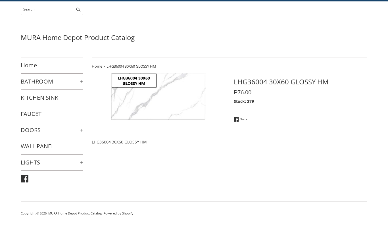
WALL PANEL (37, 146)
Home (29, 65)
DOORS (52, 130)
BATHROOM (52, 81)
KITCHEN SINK (39, 97)
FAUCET (31, 114)
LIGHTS (52, 162)
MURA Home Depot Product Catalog (78, 37)
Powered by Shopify (118, 213)
